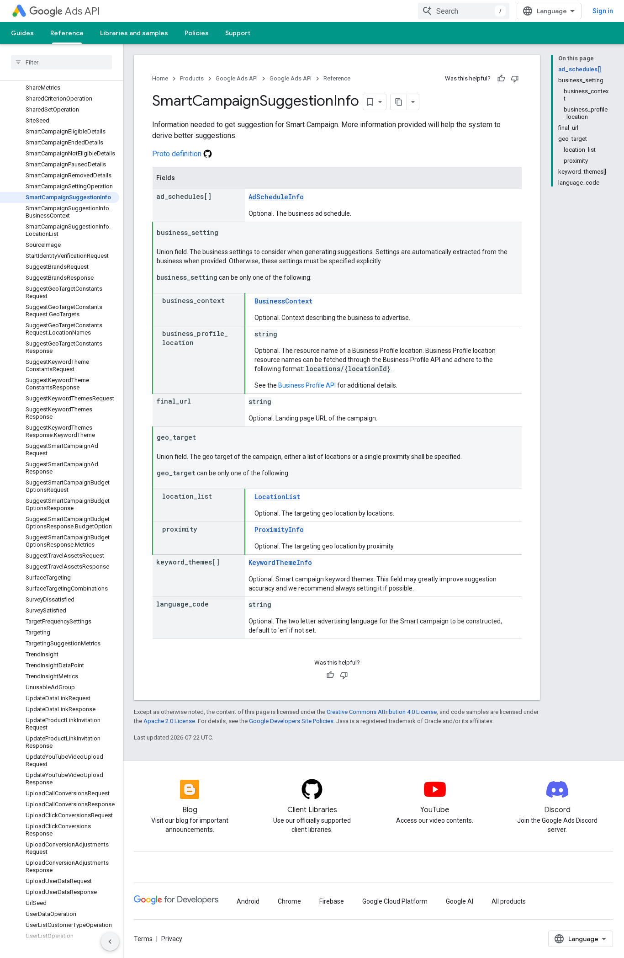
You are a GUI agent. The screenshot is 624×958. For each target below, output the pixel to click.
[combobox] (463, 11)
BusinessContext (283, 301)
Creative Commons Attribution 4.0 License (382, 711)
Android (248, 901)
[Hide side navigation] (110, 941)
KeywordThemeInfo (280, 562)
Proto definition (177, 153)
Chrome (289, 901)
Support (237, 33)
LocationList (277, 496)
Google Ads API (237, 78)
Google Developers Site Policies (291, 721)
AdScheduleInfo (276, 196)
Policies (197, 33)
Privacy (171, 938)
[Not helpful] (515, 78)
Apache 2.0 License (169, 721)
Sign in (602, 11)
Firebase (331, 901)
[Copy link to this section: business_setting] (227, 233)
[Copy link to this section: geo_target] (205, 437)
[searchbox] (61, 62)
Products (192, 78)
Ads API (82, 11)
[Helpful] (501, 78)
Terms (143, 938)
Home (160, 78)
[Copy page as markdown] (399, 102)
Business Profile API (307, 385)
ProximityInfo (279, 529)
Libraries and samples (134, 33)
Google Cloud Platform (395, 901)
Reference (67, 33)
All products (509, 901)
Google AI (459, 901)
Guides (22, 33)
